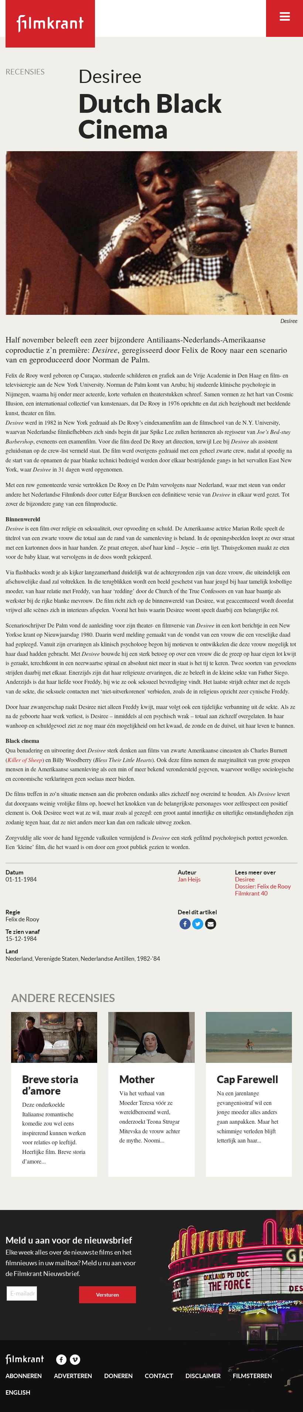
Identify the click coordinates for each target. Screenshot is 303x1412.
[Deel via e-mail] (210, 923)
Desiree (245, 879)
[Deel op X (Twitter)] (197, 923)
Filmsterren (252, 1376)
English (18, 1392)
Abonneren (24, 1376)
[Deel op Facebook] (185, 923)
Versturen (107, 1295)
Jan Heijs (189, 879)
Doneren (118, 1376)
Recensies (25, 72)
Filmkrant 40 (251, 893)
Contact (159, 1376)
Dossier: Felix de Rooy (263, 886)
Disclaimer (203, 1376)
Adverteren (73, 1376)
